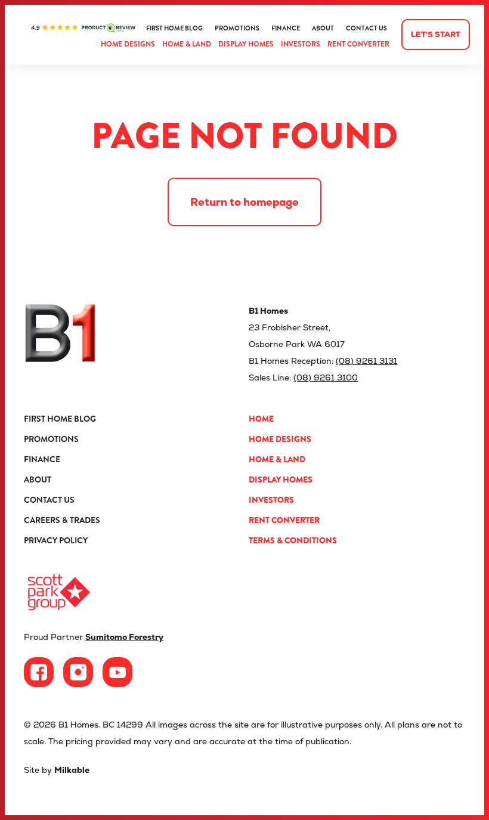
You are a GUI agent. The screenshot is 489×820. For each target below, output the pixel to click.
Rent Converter (358, 44)
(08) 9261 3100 (325, 377)
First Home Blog (174, 28)
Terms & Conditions (293, 540)
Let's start (435, 34)
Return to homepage (244, 202)
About (323, 28)
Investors (300, 44)
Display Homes (246, 44)
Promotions (237, 28)
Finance (285, 28)
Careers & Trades (62, 520)
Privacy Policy (56, 540)
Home (261, 419)
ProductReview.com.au (83, 28)
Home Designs (128, 44)
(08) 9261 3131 (366, 360)
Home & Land (186, 44)
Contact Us (366, 28)
